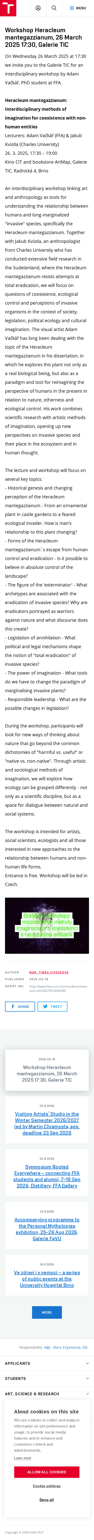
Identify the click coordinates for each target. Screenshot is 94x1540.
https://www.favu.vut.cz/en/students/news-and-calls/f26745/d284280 (58, 988)
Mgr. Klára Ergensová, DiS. (66, 1347)
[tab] (47, 1070)
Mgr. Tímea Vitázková (48, 972)
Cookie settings (47, 1486)
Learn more (22, 1458)
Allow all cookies (46, 1472)
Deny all (47, 1500)
